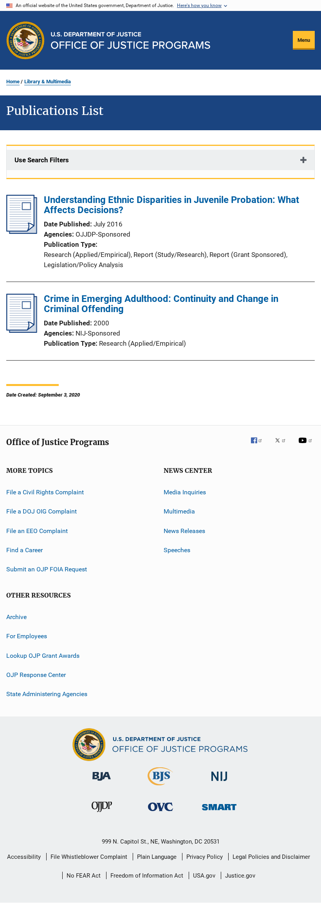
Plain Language (157, 856)
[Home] (130, 40)
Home (13, 81)
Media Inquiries (185, 492)
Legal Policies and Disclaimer (271, 856)
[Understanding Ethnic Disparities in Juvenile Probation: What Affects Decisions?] (21, 231)
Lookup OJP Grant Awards (42, 655)
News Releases (184, 531)
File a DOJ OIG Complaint (41, 511)
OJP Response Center (36, 675)
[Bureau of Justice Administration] (101, 782)
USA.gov (204, 875)
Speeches (177, 550)
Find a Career (24, 550)
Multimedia (179, 511)
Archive (16, 617)
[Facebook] (259, 445)
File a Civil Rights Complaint (45, 492)
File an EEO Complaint (37, 531)
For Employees (26, 636)
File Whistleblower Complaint (88, 856)
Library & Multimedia (47, 81)
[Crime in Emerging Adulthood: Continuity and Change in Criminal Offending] (21, 330)
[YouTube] (306, 445)
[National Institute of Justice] (219, 782)
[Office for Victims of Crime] (160, 812)
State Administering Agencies (46, 694)
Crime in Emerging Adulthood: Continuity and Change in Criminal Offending (161, 303)
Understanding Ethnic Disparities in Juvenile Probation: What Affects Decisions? (171, 204)
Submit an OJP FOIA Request (46, 569)
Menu (304, 40)
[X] (283, 445)
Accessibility (24, 856)
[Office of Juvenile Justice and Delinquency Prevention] (102, 813)
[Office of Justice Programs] (25, 40)
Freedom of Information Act (146, 875)
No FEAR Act (84, 875)
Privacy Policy (204, 856)
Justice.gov (240, 875)
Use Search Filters (41, 160)
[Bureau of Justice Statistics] (160, 786)
